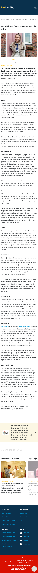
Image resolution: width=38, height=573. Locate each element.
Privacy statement (25, 562)
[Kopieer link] (21, 450)
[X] (14, 450)
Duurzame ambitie (8, 524)
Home (3, 19)
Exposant (23, 517)
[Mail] (7, 450)
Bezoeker (23, 513)
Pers (21, 520)
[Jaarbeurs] (19, 569)
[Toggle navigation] (35, 7)
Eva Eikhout (5, 327)
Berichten (10, 19)
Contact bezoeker (8, 532)
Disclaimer (25, 558)
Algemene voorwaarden (25, 560)
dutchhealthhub (11, 60)
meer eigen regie (24, 327)
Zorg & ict (5, 517)
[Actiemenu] (34, 569)
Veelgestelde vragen (9, 540)
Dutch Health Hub (8, 520)
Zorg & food (6, 513)
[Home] (8, 7)
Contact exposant (8, 536)
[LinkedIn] (10, 450)
